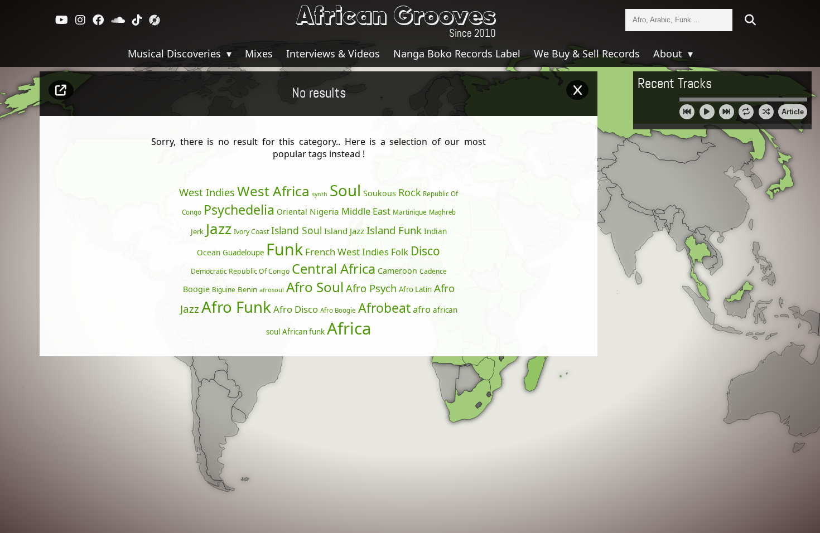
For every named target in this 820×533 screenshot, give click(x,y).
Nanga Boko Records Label (456, 53)
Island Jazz (344, 230)
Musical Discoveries (176, 53)
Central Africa (333, 269)
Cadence (433, 271)
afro (422, 309)
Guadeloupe (243, 253)
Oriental (292, 211)
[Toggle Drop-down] (227, 53)
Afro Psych (371, 288)
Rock (409, 192)
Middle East (365, 211)
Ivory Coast (251, 231)
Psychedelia (239, 210)
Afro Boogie (338, 310)
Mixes (259, 53)
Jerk (197, 231)
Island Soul (296, 230)
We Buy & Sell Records (587, 53)
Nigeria (324, 211)
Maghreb (442, 212)
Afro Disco (295, 309)
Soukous (379, 193)
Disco (425, 251)
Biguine (223, 289)
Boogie (196, 289)
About (669, 53)
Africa (349, 328)
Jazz (218, 229)
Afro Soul (315, 287)
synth (319, 194)
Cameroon (397, 270)
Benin (247, 289)
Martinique (410, 212)
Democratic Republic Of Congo (240, 271)
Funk (284, 249)
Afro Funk (236, 306)
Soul (345, 190)
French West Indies (347, 251)
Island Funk (394, 230)
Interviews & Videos (333, 53)
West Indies (207, 192)
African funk (303, 332)
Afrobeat (384, 308)
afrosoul (271, 289)
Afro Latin (415, 289)
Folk (399, 252)
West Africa (273, 191)
